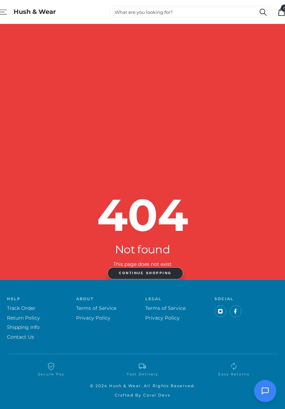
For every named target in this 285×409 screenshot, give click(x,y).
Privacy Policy (93, 318)
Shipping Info (23, 327)
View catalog (4, 12)
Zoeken (262, 12)
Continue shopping (145, 273)
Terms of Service (96, 308)
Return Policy (23, 318)
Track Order (21, 308)
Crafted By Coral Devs (142, 395)
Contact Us (20, 337)
